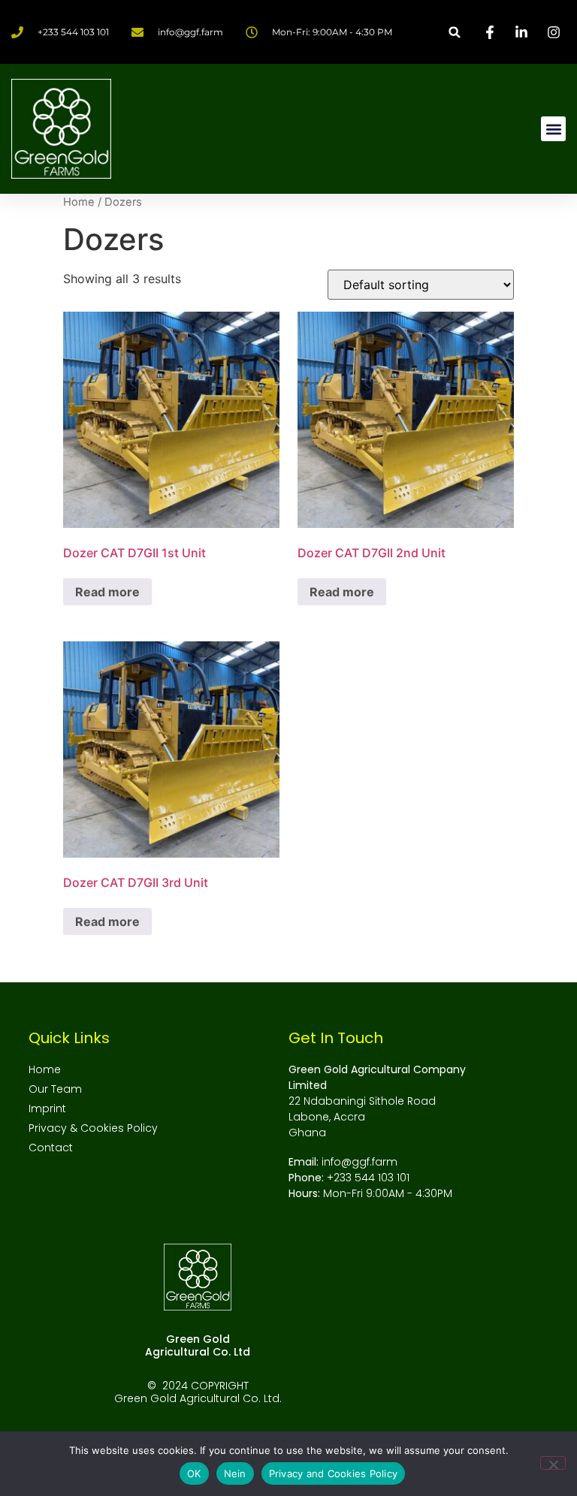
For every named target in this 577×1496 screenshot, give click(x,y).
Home (79, 202)
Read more (107, 591)
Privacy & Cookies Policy (93, 1128)
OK (194, 1473)
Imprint (47, 1108)
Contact (51, 1147)
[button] (455, 32)
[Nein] (553, 1463)
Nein (235, 1473)
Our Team (55, 1088)
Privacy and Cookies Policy (333, 1473)
